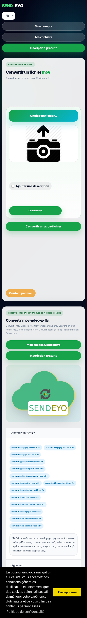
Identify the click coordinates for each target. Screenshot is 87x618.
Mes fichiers (43, 37)
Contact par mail (20, 293)
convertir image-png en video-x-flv (60, 448)
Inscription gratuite (43, 48)
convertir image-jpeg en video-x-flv (26, 448)
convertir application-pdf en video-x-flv (28, 469)
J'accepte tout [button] (67, 592)
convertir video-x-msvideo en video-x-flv (28, 504)
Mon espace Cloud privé (43, 344)
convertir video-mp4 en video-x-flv (26, 483)
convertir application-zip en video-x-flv (27, 462)
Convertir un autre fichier (43, 226)
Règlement (16, 565)
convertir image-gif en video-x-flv (25, 455)
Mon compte (43, 26)
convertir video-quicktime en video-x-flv (28, 490)
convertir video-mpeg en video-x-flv (59, 483)
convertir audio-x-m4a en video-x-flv (26, 526)
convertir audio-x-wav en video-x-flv (26, 519)
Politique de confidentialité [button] (25, 611)
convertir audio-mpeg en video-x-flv (26, 512)
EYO (12, 6)
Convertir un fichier (22, 433)
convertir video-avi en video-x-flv (25, 497)
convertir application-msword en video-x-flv (30, 476)
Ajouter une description (32, 186)
